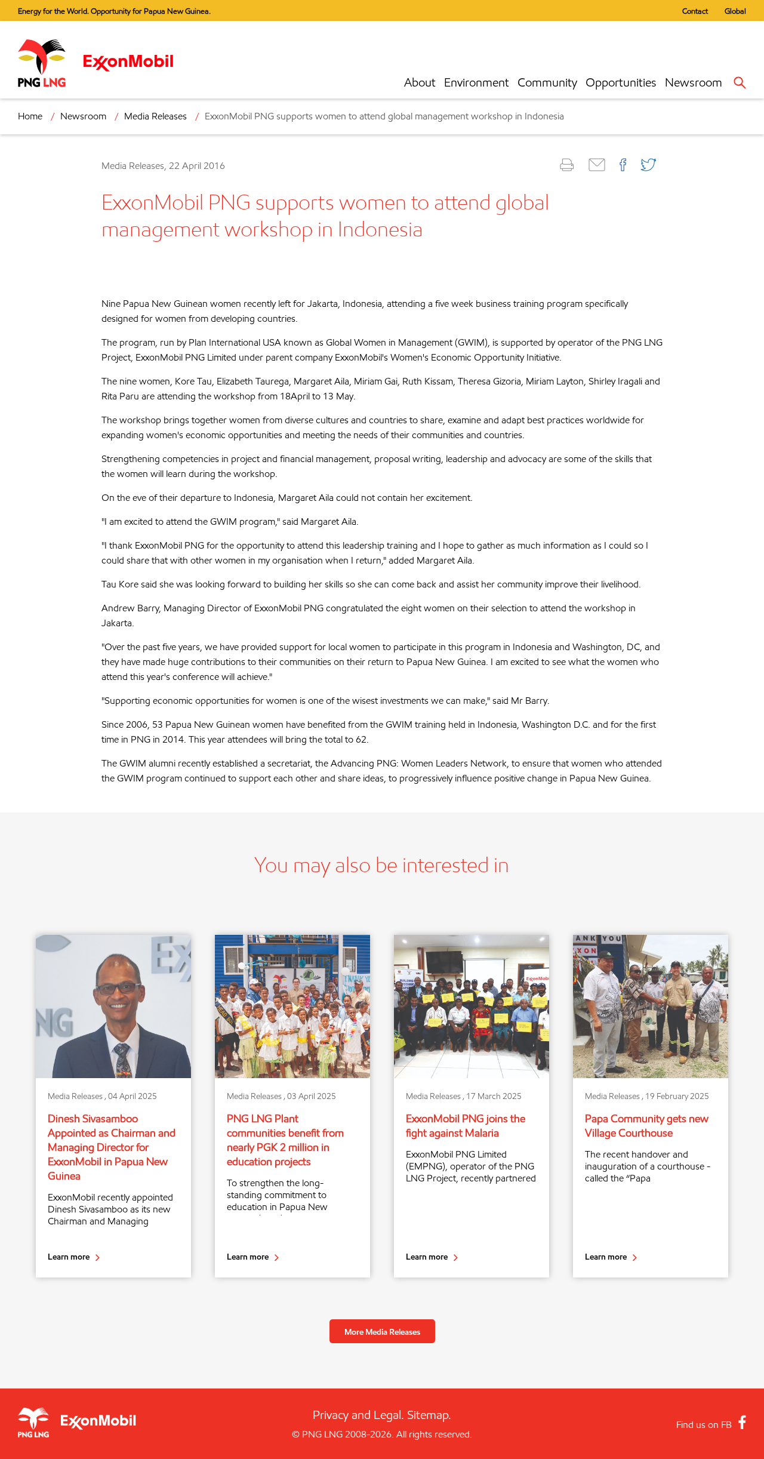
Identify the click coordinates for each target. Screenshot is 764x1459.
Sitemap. (429, 1415)
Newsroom (693, 82)
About (420, 82)
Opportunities (621, 82)
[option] (113, 1106)
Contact (695, 11)
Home (30, 116)
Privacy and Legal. (358, 1415)
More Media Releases (382, 1331)
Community (547, 82)
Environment (476, 82)
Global (735, 11)
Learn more (69, 1256)
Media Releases (155, 116)
